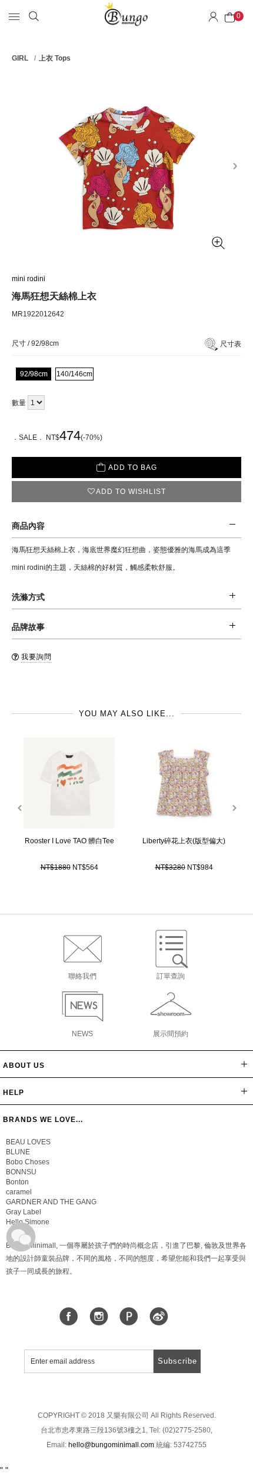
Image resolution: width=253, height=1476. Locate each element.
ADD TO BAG (132, 467)
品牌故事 (28, 627)
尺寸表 (230, 344)
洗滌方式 (28, 597)
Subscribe (177, 1361)
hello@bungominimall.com (111, 1445)
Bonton (17, 1182)
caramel (19, 1192)
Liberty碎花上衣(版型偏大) (183, 841)
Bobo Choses (27, 1162)
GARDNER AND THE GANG (51, 1202)
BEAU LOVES (28, 1142)
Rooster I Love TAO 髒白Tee (69, 841)
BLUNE (18, 1152)
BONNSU (21, 1172)
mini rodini (28, 279)
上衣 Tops (55, 58)
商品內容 (28, 525)
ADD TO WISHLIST (131, 491)
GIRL (20, 58)
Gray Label (23, 1212)
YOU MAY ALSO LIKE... (127, 713)
